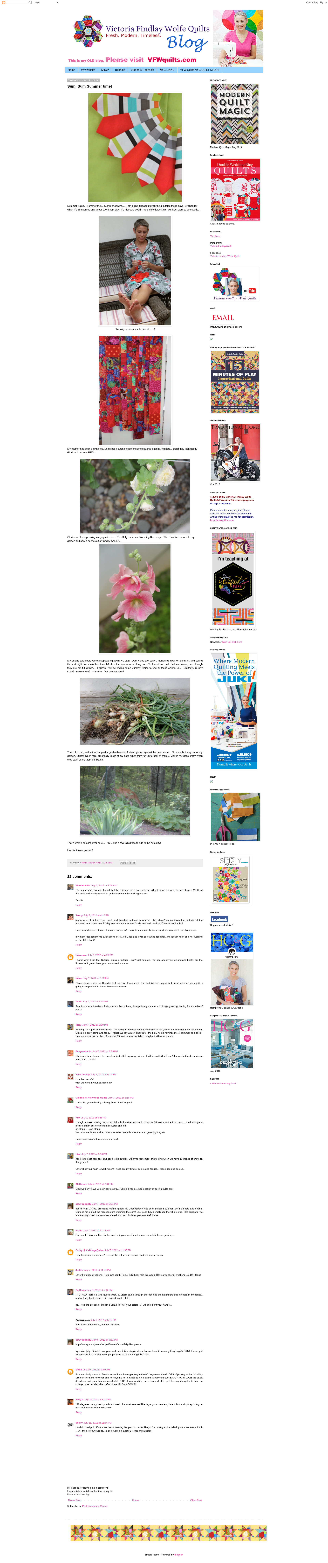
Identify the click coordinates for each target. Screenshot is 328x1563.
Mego (79, 1369)
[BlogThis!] (124, 862)
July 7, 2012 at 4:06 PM (104, 885)
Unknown (81, 955)
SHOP (105, 69)
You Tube (215, 236)
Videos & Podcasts (142, 69)
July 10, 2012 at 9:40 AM (96, 1369)
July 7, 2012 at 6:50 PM (94, 1154)
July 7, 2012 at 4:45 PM (96, 978)
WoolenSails (83, 885)
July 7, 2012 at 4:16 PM (96, 915)
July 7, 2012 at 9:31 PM (105, 1203)
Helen (79, 978)
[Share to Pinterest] (134, 862)
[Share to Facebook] (131, 862)
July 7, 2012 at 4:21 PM (100, 955)
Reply (79, 905)
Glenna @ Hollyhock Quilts (91, 1097)
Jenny (79, 915)
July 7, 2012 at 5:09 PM (95, 1024)
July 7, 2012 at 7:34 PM (100, 1184)
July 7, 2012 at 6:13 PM (103, 1074)
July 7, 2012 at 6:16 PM (121, 1097)
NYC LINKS (167, 69)
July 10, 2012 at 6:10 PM (97, 1399)
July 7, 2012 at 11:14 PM (96, 1230)
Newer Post (74, 1500)
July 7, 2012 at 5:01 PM (95, 1001)
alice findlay (83, 1074)
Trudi (78, 1001)
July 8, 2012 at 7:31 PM (105, 1339)
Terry (78, 1024)
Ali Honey (81, 1184)
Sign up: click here (232, 641)
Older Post (196, 1500)
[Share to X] (127, 862)
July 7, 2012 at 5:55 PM (105, 1051)
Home (71, 69)
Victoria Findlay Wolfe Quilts (225, 256)
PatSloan (81, 1290)
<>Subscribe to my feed (223, 1083)
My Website (88, 69)
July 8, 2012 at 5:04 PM (99, 1290)
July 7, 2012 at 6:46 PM (93, 1117)
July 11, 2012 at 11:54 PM (98, 1422)
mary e (79, 1399)
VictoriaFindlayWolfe (221, 246)
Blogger (178, 1554)
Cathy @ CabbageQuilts (90, 1250)
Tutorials (120, 69)
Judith (79, 1270)
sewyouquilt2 (83, 1203)
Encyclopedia (83, 1051)
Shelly (79, 1422)
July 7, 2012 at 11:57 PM (97, 1270)
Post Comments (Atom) (94, 1506)
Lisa (78, 1154)
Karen (79, 1230)
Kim (78, 1117)
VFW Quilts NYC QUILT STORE (200, 69)
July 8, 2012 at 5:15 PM (103, 1320)
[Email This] (121, 862)
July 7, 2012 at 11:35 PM (118, 1250)
